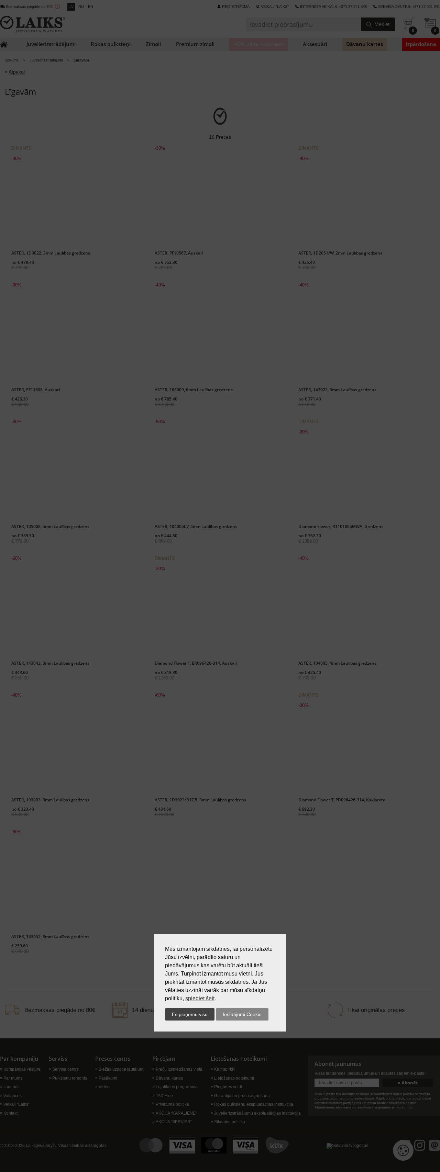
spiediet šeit (199, 998)
